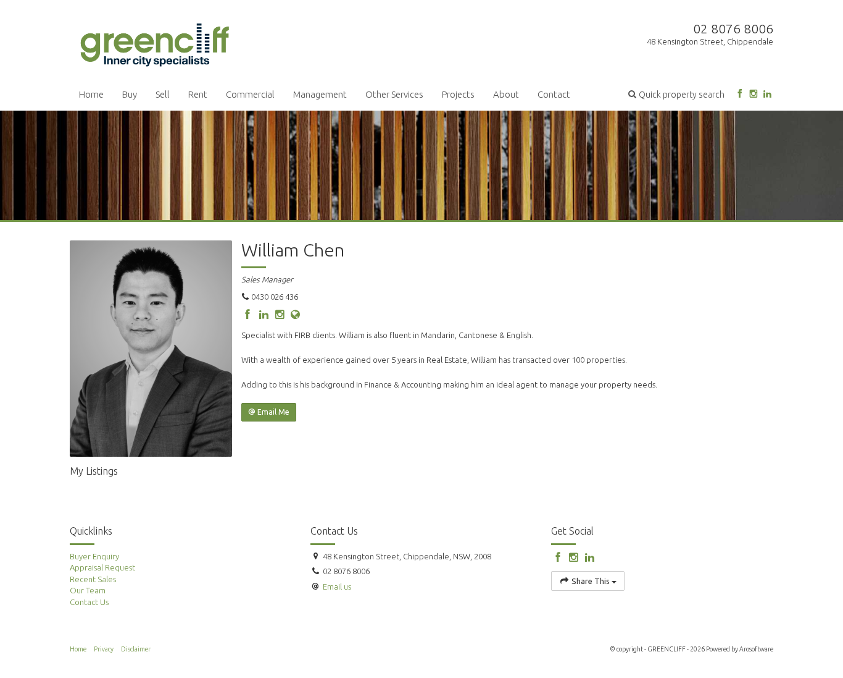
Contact (554, 94)
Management (320, 94)
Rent (197, 94)
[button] (676, 94)
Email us (337, 586)
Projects (458, 94)
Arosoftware (756, 649)
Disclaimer (136, 649)
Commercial (250, 94)
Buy (129, 94)
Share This (591, 581)
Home (91, 94)
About (506, 94)
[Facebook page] (739, 94)
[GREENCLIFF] (155, 42)
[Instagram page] (753, 94)
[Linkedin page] (767, 94)
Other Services (394, 94)
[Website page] (295, 315)
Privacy (104, 649)
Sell (163, 94)
